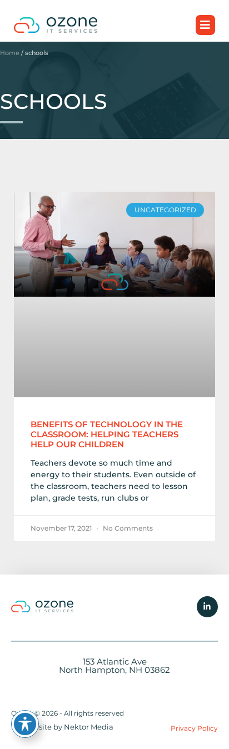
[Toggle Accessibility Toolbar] (25, 724)
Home (9, 53)
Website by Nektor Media (67, 726)
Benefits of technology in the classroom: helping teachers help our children (107, 434)
